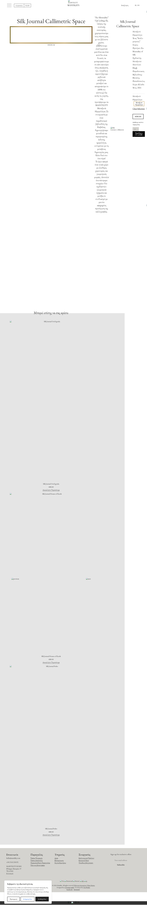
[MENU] (9, 5)
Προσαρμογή (13, 899)
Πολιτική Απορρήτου (80, 885)
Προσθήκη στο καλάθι (138, 134)
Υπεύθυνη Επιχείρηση (86, 863)
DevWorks (87, 887)
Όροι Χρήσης (91, 885)
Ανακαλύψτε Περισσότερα (51, 490)
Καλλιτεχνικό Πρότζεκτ (86, 858)
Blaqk (135, 68)
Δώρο (56, 858)
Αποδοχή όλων (42, 899)
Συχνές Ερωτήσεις (60, 863)
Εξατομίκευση (59, 860)
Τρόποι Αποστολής (36, 860)
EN (138, 5)
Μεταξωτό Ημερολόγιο (137, 98)
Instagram (77, 889)
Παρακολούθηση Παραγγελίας (40, 863)
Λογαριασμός (19, 5)
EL (136, 5)
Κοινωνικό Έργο (84, 860)
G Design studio (69, 887)
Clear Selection (139, 109)
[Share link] (98, 45)
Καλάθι (27, 5)
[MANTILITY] (73, 2)
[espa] (73, 903)
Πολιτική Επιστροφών (37, 865)
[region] (28, 892)
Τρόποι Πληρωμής (36, 858)
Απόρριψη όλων (27, 899)
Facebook (70, 889)
